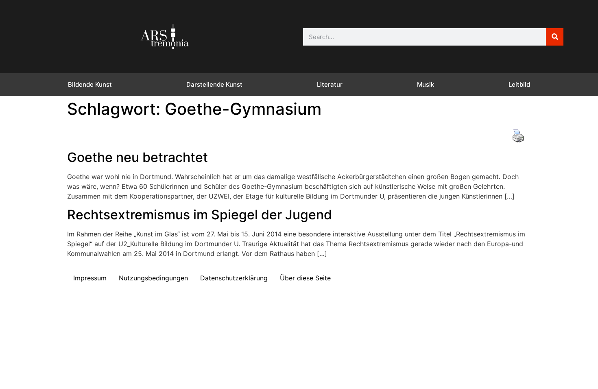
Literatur (330, 84)
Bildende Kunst (90, 84)
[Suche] (554, 37)
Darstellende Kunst (214, 84)
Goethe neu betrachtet (137, 157)
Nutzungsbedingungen (153, 278)
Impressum (90, 278)
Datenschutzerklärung (234, 278)
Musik (425, 84)
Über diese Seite (305, 278)
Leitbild (519, 84)
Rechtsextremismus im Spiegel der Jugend (199, 215)
